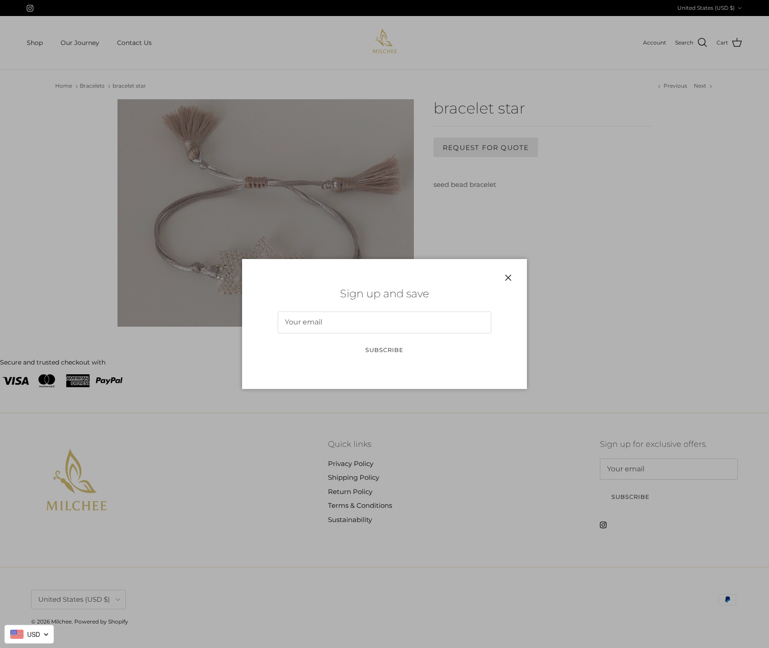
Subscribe (384, 349)
